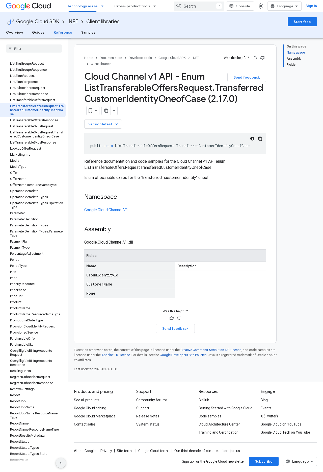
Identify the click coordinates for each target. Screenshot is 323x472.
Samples (88, 32)
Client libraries (103, 21)
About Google (85, 451)
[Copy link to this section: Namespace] (122, 197)
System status (147, 424)
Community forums (152, 400)
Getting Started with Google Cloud (225, 408)
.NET (72, 21)
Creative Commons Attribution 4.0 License (210, 350)
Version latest (103, 124)
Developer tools (140, 58)
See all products (86, 400)
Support (142, 408)
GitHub (204, 400)
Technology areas (82, 6)
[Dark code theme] (252, 139)
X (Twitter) (269, 416)
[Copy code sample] (260, 139)
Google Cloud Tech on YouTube (285, 432)
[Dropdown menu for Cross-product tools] (156, 6)
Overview (14, 32)
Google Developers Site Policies (183, 355)
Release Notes (147, 416)
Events (266, 408)
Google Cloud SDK (37, 21)
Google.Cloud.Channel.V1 (106, 209)
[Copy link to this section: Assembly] (116, 230)
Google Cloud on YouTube (281, 424)
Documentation (111, 58)
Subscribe (264, 461)
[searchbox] (34, 48)
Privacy (106, 451)
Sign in (311, 6)
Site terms (125, 451)
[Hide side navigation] (61, 463)
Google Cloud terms (154, 451)
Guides (38, 32)
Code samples (210, 416)
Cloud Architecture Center (219, 424)
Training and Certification (218, 432)
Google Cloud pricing (90, 408)
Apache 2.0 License (115, 355)
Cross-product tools (132, 6)
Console (243, 6)
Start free (302, 21)
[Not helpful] (262, 58)
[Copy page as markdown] (106, 110)
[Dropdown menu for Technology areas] (104, 6)
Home (88, 58)
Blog (264, 400)
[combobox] (199, 6)
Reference (63, 32)
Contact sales (85, 424)
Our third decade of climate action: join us (207, 451)
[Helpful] (255, 58)
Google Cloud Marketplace (95, 416)
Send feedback (247, 77)
